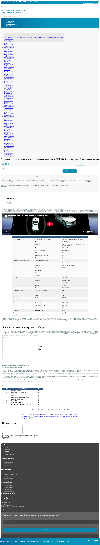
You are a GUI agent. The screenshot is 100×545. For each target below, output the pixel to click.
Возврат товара (8, 463)
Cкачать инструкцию (17, 315)
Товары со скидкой (9, 478)
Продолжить (6, 438)
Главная (3, 33)
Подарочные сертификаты (10, 474)
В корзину (71, 171)
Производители (8, 473)
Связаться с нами (8, 462)
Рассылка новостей (9, 491)
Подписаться (50, 530)
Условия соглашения (9, 454)
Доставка (6, 451)
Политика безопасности (10, 452)
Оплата (6, 447)
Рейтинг (4, 436)
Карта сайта (7, 465)
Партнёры (6, 476)
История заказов (8, 487)
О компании (7, 449)
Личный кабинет (8, 485)
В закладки (81, 163)
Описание (10, 198)
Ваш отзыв (5, 433)
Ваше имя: (5, 427)
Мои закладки (7, 489)
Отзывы (9, 202)
